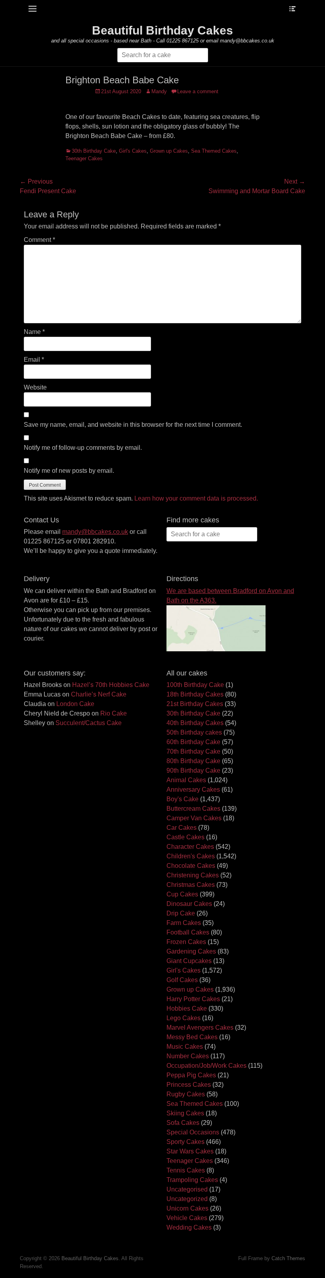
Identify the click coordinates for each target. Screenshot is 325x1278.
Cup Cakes (182, 894)
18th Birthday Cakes (195, 694)
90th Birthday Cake (193, 770)
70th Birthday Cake (193, 751)
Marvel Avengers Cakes (199, 1027)
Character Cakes (190, 846)
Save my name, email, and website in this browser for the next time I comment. (133, 424)
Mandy (159, 91)
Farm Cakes (183, 922)
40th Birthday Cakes (195, 723)
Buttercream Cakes (193, 808)
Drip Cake (180, 913)
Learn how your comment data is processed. (196, 498)
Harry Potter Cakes (193, 999)
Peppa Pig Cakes (191, 1075)
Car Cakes (181, 827)
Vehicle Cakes (186, 1218)
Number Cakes (187, 1056)
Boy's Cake (182, 799)
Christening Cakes (192, 875)
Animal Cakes (186, 780)
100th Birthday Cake (195, 684)
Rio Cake (113, 713)
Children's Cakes (190, 856)
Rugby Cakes (185, 1094)
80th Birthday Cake (193, 761)
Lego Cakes (183, 1018)
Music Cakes (184, 1046)
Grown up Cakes (169, 151)
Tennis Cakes (185, 1170)
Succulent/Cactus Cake (88, 723)
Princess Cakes (188, 1084)
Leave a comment (197, 91)
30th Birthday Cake (94, 151)
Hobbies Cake (186, 1008)
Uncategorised (187, 1189)
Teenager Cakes (84, 158)
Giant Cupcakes (189, 961)
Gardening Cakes (191, 951)
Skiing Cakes (185, 1113)
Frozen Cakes (186, 941)
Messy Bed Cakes (192, 1037)
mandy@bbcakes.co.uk (95, 531)
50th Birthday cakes (194, 732)
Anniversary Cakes (193, 789)
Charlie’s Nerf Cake (98, 694)
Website (35, 387)
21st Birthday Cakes (194, 703)
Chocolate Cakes (190, 865)
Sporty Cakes (185, 1141)
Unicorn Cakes (187, 1208)
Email (34, 359)
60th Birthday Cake (193, 742)
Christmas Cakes (190, 884)
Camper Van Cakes (194, 818)
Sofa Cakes (182, 1122)
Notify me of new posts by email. (69, 470)
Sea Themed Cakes (214, 151)
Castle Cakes (185, 837)
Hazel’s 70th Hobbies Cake (110, 684)
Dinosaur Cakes (189, 903)
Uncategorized (187, 1198)
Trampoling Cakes (192, 1179)
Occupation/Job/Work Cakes (206, 1065)
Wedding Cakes (189, 1227)
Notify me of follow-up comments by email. (83, 447)
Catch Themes (288, 1258)
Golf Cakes (182, 980)
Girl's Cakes (133, 151)
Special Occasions (192, 1132)
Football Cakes (187, 932)
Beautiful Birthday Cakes (162, 30)
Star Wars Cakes (190, 1151)
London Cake (75, 703)
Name (34, 331)
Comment (39, 239)
